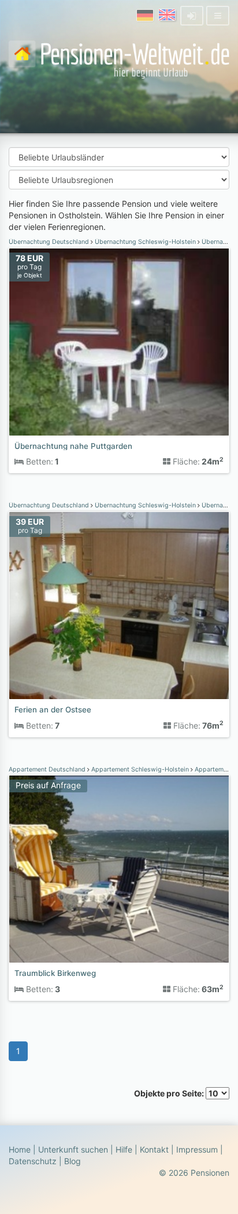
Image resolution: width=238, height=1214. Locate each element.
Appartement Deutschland (48, 769)
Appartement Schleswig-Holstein (140, 769)
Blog (72, 1161)
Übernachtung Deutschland (50, 242)
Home (20, 1149)
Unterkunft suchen (73, 1149)
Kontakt (154, 1149)
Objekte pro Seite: (170, 1093)
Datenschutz (33, 1161)
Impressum (197, 1149)
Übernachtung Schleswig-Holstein (145, 242)
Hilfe (124, 1149)
